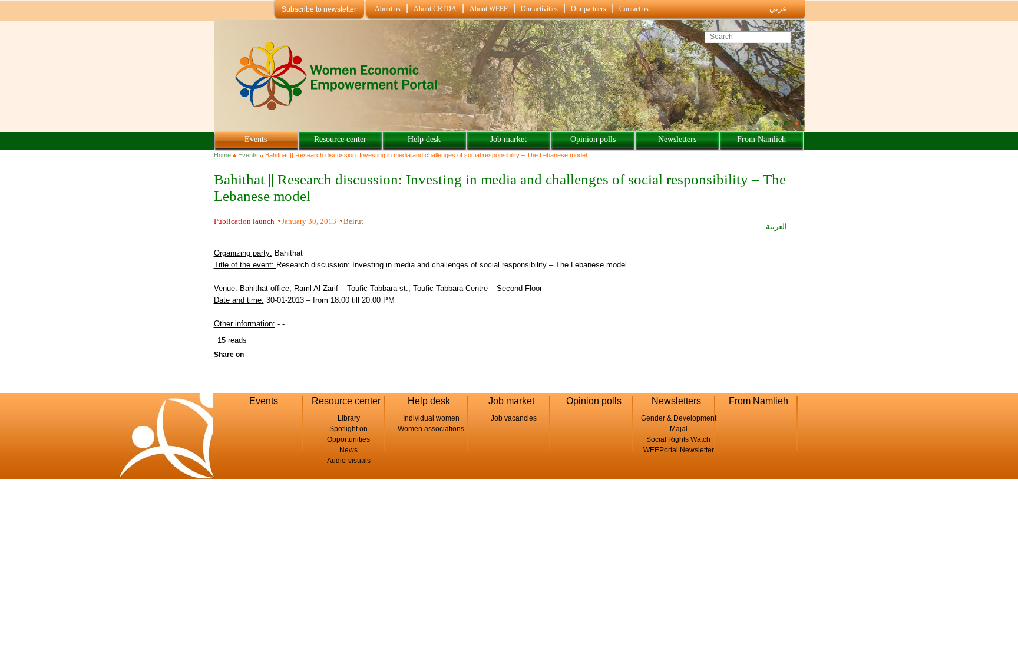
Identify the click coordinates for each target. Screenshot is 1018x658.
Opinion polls (593, 139)
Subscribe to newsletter (319, 9)
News (348, 450)
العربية (776, 226)
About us (388, 9)
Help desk (424, 139)
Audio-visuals (349, 461)
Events (255, 139)
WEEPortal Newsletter (678, 450)
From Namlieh (761, 139)
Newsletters (677, 139)
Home (222, 154)
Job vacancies (514, 418)
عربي (778, 8)
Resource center (340, 139)
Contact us (634, 9)
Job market (508, 139)
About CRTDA (435, 9)
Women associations (431, 429)
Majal (679, 429)
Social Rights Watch (678, 439)
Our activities (539, 9)
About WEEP (489, 9)
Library (349, 418)
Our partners (588, 9)
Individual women (431, 418)
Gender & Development (678, 418)
